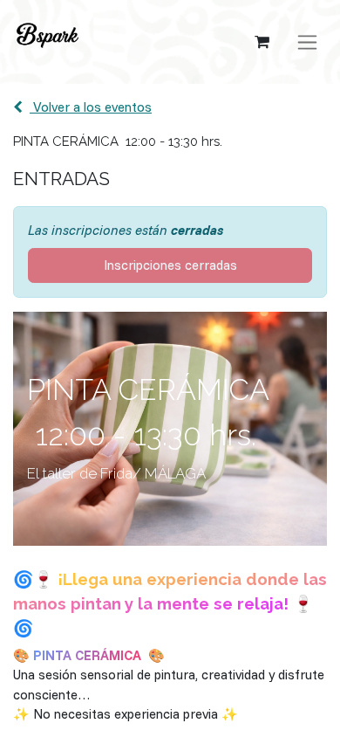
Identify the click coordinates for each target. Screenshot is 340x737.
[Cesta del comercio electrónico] (261, 42)
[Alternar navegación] (307, 42)
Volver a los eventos (91, 107)
